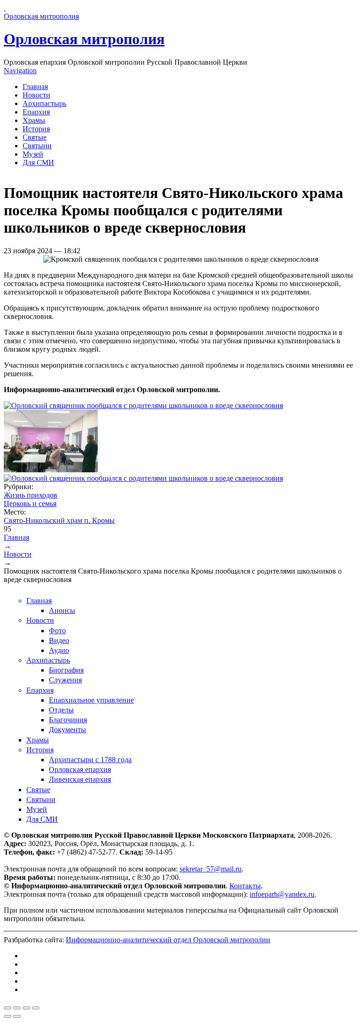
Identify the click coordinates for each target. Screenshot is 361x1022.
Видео (59, 640)
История (36, 129)
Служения (65, 680)
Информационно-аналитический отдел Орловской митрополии (168, 940)
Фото (57, 631)
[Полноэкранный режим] (26, 1008)
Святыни (37, 146)
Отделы (61, 710)
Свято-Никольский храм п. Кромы (59, 520)
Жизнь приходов (30, 495)
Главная (35, 87)
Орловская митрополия (84, 38)
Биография (66, 670)
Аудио (59, 650)
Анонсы (62, 610)
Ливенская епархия (80, 779)
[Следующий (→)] (17, 1016)
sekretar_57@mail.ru (211, 869)
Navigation (20, 71)
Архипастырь (44, 103)
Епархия (36, 112)
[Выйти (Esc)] (7, 1008)
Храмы (34, 120)
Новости (36, 95)
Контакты (245, 886)
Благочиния (68, 720)
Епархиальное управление (91, 700)
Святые (35, 137)
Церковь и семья (30, 503)
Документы (67, 730)
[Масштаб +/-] (35, 1008)
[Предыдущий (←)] (7, 1016)
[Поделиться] (17, 1008)
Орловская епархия (80, 769)
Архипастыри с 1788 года (90, 760)
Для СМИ (38, 163)
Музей (33, 154)
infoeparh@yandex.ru (282, 894)
